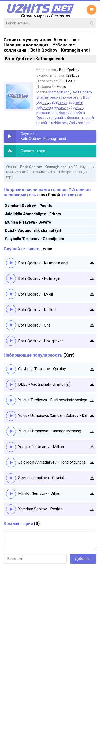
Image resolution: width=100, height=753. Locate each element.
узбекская (75, 107)
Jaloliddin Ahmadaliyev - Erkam (33, 214)
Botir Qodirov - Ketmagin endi (43, 263)
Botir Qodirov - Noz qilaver (40, 341)
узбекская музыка (51, 107)
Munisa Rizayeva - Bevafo (28, 222)
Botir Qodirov (82, 92)
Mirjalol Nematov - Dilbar (39, 493)
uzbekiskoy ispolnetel (66, 102)
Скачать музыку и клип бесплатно (40, 39)
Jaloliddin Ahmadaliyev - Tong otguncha (52, 462)
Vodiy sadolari (79, 123)
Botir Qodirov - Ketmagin (39, 278)
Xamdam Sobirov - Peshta (28, 205)
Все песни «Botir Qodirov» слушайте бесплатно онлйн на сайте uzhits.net (65, 118)
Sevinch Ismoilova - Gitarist (41, 477)
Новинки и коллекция (26, 44)
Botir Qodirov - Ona (34, 325)
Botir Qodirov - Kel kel (37, 309)
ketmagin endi (59, 92)
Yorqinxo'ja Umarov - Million (41, 446)
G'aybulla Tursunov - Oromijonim (34, 238)
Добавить (83, 559)
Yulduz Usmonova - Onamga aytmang (49, 431)
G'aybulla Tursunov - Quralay (42, 369)
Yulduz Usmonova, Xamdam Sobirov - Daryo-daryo (54, 415)
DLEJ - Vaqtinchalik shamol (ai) (33, 230)
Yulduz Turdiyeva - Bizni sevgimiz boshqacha (54, 400)
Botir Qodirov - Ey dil (35, 294)
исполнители (47, 113)
